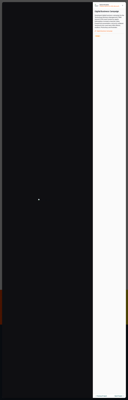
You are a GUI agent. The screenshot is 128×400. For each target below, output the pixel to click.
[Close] (122, 5)
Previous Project (102, 396)
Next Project (118, 396)
